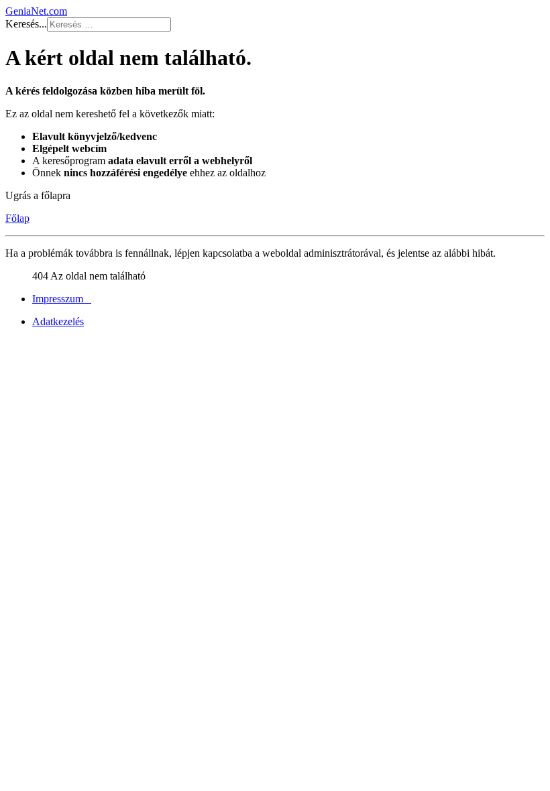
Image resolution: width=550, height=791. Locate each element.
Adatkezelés (58, 321)
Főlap (17, 218)
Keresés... (26, 23)
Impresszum (61, 298)
